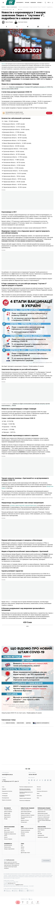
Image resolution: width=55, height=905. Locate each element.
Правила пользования (6, 800)
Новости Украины (8, 811)
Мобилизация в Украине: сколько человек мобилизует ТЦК (44, 820)
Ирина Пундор (9, 22)
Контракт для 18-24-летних (44, 815)
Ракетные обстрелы (25, 809)
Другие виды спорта (25, 852)
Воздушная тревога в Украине (27, 815)
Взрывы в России (25, 820)
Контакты (39, 786)
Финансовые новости (9, 832)
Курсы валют (7, 830)
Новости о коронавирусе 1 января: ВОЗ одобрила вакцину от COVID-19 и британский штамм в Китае (27, 87)
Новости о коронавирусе (12, 7)
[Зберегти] (48, 27)
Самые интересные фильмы (27, 828)
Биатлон (23, 850)
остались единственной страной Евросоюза (23, 505)
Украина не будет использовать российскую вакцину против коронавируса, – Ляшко (26, 404)
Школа (39, 831)
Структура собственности (42, 791)
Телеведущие (5, 795)
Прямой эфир (7, 813)
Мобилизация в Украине (44, 808)
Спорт (22, 843)
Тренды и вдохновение (9, 848)
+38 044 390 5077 (33, 774)
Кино (22, 826)
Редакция (4, 789)
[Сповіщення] (52, 2)
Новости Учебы (42, 826)
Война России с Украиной (27, 808)
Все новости (7, 808)
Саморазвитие (41, 835)
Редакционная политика (7, 791)
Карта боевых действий (26, 811)
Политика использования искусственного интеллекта (25, 789)
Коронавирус (20, 2)
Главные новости (8, 809)
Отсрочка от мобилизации (43, 817)
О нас (3, 786)
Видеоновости (7, 815)
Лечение (27, 2)
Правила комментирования (25, 798)
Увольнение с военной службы (44, 809)
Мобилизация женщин (43, 813)
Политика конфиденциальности (26, 786)
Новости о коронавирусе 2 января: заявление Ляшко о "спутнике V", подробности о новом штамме (35, 7)
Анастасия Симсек (22, 22)
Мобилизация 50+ (41, 811)
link (29, 780)
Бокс (22, 845)
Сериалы (23, 835)
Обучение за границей (43, 837)
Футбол (22, 847)
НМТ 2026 (40, 833)
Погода (5, 818)
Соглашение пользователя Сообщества (24, 796)
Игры (38, 797)
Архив (38, 793)
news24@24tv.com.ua (7, 774)
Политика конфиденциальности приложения (26, 792)
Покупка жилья (7, 847)
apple (15, 890)
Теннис (22, 848)
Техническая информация (24, 800)
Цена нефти (6, 828)
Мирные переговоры (25, 813)
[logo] (10, 2)
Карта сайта (39, 795)
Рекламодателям (5, 797)
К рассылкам (46, 860)
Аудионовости (7, 817)
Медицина (33, 2)
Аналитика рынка (8, 845)
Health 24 (4, 7)
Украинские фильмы (25, 830)
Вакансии (39, 789)
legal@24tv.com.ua (19, 884)
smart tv (22, 890)
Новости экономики (9, 826)
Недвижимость (8, 843)
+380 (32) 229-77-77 (11, 883)
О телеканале (5, 793)
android (7, 890)
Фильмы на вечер (25, 832)
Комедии (23, 833)
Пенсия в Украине (8, 839)
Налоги (5, 837)
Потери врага (24, 822)
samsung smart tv (30, 890)
